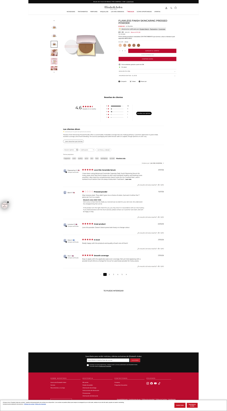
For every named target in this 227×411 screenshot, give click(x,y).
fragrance (67, 158)
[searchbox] (69, 149)
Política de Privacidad (105, 366)
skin (92, 158)
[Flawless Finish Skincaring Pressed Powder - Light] (120, 45)
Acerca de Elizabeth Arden (58, 382)
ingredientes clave (128, 75)
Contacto (117, 382)
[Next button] (54, 71)
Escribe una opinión (144, 113)
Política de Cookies (161, 399)
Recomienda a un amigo (58, 388)
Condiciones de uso (134, 399)
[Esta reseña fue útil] (158, 185)
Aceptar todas (180, 405)
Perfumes (93, 11)
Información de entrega (89, 388)
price (86, 158)
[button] (4, 205)
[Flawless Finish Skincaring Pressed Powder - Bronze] (138, 45)
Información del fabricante (90, 396)
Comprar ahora (147, 59)
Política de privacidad (148, 399)
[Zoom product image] (86, 46)
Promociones (86, 393)
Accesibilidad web (122, 399)
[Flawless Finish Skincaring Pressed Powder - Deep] (134, 45)
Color (123, 42)
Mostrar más (120, 158)
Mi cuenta (85, 382)
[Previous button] (54, 21)
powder (112, 158)
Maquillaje (104, 11)
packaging (104, 158)
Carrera (53, 385)
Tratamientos (83, 11)
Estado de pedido (88, 385)
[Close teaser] (8, 202)
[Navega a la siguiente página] (126, 274)
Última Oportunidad (144, 11)
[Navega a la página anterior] (100, 274)
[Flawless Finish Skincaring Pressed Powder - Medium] (125, 45)
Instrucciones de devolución (91, 390)
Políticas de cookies (29, 404)
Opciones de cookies (192, 405)
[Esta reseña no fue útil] (161, 185)
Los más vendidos (117, 11)
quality (80, 158)
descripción (124, 71)
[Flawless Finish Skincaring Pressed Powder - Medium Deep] (129, 45)
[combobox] (87, 149)
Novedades (71, 11)
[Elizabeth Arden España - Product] (113, 7)
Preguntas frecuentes (120, 385)
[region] (113, 1)
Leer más (128, 179)
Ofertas (157, 11)
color (74, 158)
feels (96, 158)
